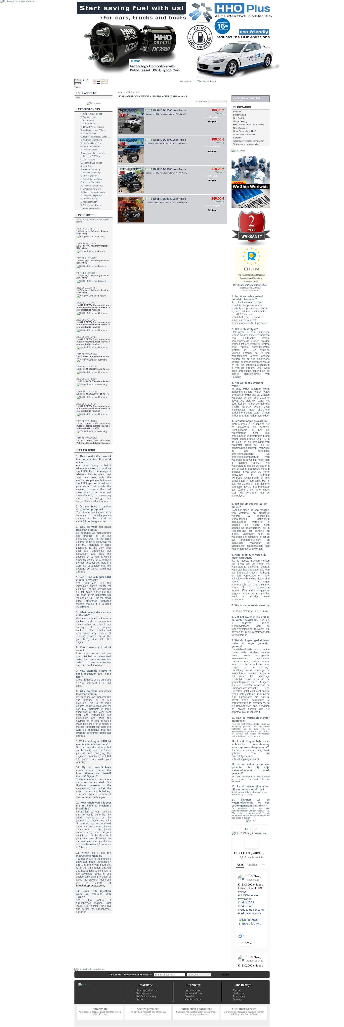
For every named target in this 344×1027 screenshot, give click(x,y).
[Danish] (106, 83)
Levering (237, 111)
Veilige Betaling (240, 121)
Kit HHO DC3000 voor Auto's (169, 169)
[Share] (257, 829)
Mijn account (185, 81)
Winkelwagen (203, 81)
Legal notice (238, 993)
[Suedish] (102, 83)
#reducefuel (245, 906)
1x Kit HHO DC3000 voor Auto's (92, 339)
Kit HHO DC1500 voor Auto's (169, 110)
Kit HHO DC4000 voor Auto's (169, 199)
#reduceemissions (249, 913)
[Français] (98, 80)
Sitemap (140, 999)
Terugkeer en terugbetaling (246, 144)
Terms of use (239, 996)
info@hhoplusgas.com (90, 885)
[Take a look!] (251, 207)
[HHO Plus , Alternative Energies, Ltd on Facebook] (251, 842)
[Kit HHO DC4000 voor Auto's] (131, 210)
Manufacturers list (193, 999)
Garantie (237, 138)
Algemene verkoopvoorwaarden (248, 141)
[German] (102, 80)
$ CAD (78, 80)
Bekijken (212, 121)
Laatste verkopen (192, 990)
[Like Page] (246, 829)
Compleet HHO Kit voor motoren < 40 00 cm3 (166, 173)
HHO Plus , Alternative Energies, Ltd (250, 853)
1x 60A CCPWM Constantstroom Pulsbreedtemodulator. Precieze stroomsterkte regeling (93, 289)
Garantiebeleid (240, 128)
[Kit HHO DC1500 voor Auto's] (131, 121)
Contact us (238, 999)
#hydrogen (245, 898)
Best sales (189, 996)
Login (78, 97)
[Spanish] (94, 83)
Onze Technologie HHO (244, 131)
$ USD (78, 84)
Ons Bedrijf (238, 118)
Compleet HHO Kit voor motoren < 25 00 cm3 (166, 143)
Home (119, 92)
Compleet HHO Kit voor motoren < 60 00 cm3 (166, 202)
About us (237, 990)
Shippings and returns (146, 990)
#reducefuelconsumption (253, 909)
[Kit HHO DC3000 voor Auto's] (131, 180)
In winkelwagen (212, 117)
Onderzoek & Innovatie (244, 134)
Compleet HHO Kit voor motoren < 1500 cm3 (166, 114)
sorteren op (201, 101)
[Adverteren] (94, 103)
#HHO (242, 891)
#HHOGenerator (248, 895)
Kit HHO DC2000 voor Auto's (169, 139)
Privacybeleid (239, 115)
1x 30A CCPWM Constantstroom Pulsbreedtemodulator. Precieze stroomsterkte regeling (93, 390)
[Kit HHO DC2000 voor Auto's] (131, 151)
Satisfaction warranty (146, 996)
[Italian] (106, 80)
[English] (94, 80)
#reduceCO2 (246, 902)
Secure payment (143, 993)
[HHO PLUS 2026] (178, 77)
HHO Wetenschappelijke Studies (249, 124)
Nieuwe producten (193, 993)
